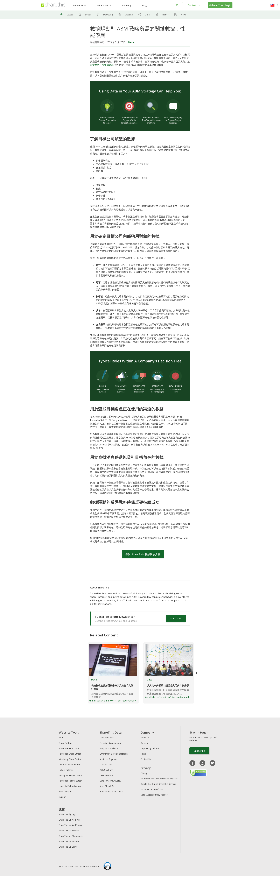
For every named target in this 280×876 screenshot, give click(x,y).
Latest (70, 14)
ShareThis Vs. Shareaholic (71, 836)
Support (62, 797)
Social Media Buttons (69, 748)
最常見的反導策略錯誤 (102, 65)
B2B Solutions (106, 770)
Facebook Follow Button (70, 780)
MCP (61, 737)
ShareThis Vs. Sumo (68, 846)
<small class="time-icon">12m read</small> (112, 690)
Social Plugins (65, 791)
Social (88, 14)
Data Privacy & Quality (110, 780)
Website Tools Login (220, 5)
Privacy (143, 773)
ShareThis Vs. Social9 (69, 841)
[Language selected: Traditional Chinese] (274, 5)
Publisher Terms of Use (151, 789)
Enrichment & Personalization (114, 753)
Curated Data (106, 764)
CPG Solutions (106, 775)
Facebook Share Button (70, 753)
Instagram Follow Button (71, 775)
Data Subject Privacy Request (154, 794)
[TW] (274, 5)
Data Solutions (104, 5)
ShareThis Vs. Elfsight (69, 830)
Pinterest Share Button (69, 764)
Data (147, 14)
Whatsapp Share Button (70, 759)
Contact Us (194, 5)
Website (129, 14)
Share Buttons (65, 743)
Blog (144, 5)
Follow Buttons (66, 770)
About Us (144, 737)
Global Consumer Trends (111, 791)
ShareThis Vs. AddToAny (70, 825)
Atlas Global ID (107, 786)
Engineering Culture (149, 748)
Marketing (108, 14)
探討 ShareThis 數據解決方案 (142, 554)
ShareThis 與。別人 (68, 814)
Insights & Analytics (109, 748)
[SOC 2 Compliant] (107, 866)
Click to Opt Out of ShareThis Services (158, 784)
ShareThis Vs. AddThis (69, 819)
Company (126, 5)
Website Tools (79, 5)
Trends (165, 14)
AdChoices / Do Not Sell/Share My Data (159, 778)
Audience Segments (109, 759)
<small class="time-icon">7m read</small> (167, 688)
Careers (144, 743)
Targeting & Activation (110, 743)
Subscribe (175, 618)
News (183, 14)
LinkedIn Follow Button (70, 786)
